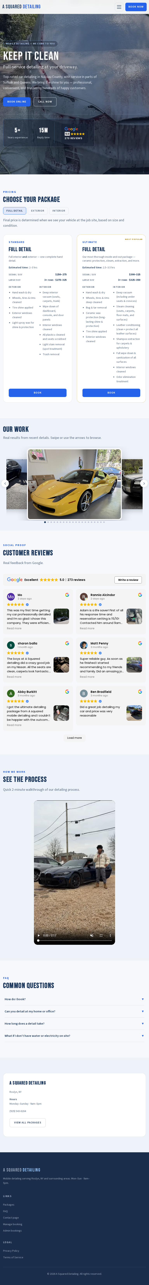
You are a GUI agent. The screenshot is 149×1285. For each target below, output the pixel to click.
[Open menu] (119, 7)
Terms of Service (13, 1257)
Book (38, 393)
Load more (74, 738)
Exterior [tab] (37, 211)
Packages (8, 1205)
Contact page (11, 1218)
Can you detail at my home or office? (74, 1011)
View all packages (27, 1123)
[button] (74, 133)
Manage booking (12, 1224)
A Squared (21, 7)
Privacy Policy (11, 1251)
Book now (136, 7)
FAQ (5, 1211)
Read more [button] (14, 628)
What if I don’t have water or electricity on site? (74, 1036)
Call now (45, 102)
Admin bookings (12, 1231)
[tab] (45, 522)
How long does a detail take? (74, 1023)
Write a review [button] (128, 580)
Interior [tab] (58, 211)
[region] (74, 483)
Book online (16, 102)
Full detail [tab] (14, 211)
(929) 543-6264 (18, 1111)
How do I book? (74, 999)
